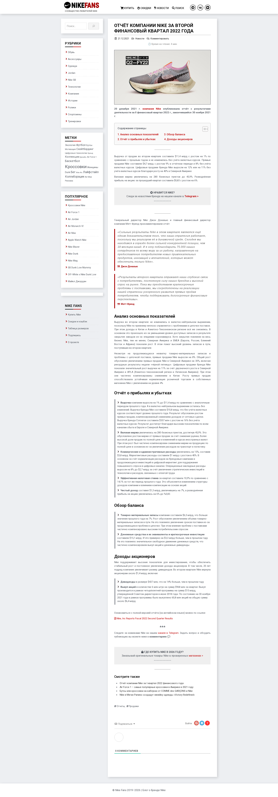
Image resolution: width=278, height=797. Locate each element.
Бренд (90, 153)
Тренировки (74, 121)
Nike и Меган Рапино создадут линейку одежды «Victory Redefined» (157, 694)
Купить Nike (74, 314)
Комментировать (160, 38)
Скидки (145, 8)
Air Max (88, 177)
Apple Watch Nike (77, 239)
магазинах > (196, 655)
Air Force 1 (92, 157)
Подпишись (74, 335)
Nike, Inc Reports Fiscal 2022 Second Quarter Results (145, 618)
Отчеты (121, 706)
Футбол (81, 145)
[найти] (93, 26)
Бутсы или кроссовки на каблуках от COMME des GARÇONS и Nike (156, 691)
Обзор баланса (176, 134)
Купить (129, 8)
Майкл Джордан (77, 281)
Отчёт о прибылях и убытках (137, 139)
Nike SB (72, 79)
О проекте (73, 342)
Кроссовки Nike (76, 205)
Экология (70, 145)
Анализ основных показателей (139, 134)
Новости (163, 8)
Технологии (74, 86)
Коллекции (72, 156)
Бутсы (89, 145)
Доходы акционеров (180, 139)
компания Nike (152, 108)
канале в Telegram (168, 632)
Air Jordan (73, 219)
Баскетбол (72, 161)
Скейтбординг (84, 149)
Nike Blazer (74, 246)
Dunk (67, 172)
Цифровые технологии (76, 153)
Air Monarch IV (76, 226)
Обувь (71, 52)
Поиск (179, 8)
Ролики (72, 107)
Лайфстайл (91, 172)
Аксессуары (74, 59)
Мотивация (70, 149)
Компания (73, 93)
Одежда (72, 66)
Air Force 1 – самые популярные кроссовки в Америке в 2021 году (156, 687)
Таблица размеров (78, 328)
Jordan (71, 73)
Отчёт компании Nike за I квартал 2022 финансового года (152, 683)
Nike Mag (73, 260)
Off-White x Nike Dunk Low (82, 274)
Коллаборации (74, 176)
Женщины (92, 167)
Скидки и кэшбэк (77, 321)
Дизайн (83, 157)
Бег (73, 172)
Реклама (69, 181)
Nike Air (79, 172)
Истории (72, 100)
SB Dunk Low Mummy (79, 267)
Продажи (134, 706)
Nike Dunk (73, 253)
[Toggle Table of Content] (203, 129)
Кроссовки (76, 166)
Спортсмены (75, 114)
